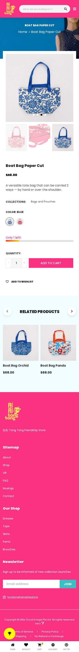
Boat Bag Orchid (16, 365)
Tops (6, 526)
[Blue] (10, 222)
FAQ (5, 481)
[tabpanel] (39, 88)
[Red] (20, 222)
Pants (6, 542)
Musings (8, 488)
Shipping (20, 636)
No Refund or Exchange (49, 636)
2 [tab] (38, 115)
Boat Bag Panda (53, 365)
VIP (5, 473)
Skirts (6, 534)
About (7, 457)
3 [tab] (41, 115)
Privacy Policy (50, 631)
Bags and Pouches (43, 201)
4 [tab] (45, 115)
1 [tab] (34, 115)
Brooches (9, 549)
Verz (38, 623)
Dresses (8, 518)
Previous (3, 88)
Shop (6, 465)
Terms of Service (22, 631)
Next (76, 88)
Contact (8, 496)
